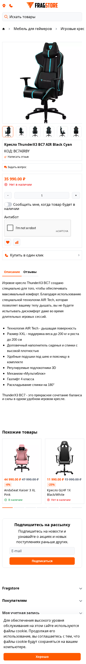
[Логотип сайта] (42, 5)
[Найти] (6, 16)
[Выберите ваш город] (4, 5)
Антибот (11, 217)
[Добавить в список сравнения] (16, 242)
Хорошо (42, 657)
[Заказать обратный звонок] (11, 5)
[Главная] (3, 28)
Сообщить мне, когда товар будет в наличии (39, 206)
